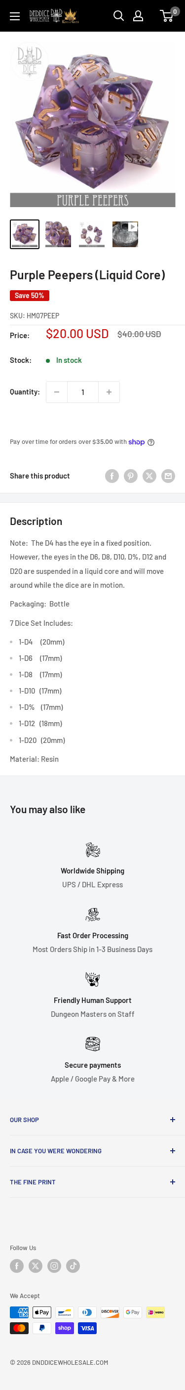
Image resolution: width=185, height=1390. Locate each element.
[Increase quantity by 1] (109, 392)
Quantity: (25, 391)
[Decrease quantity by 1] (56, 392)
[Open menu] (15, 16)
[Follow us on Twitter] (35, 1266)
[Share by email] (168, 475)
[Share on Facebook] (112, 475)
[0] (167, 16)
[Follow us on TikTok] (73, 1266)
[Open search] (118, 15)
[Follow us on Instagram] (54, 1266)
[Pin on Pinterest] (131, 475)
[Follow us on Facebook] (17, 1266)
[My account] (138, 15)
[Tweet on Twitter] (149, 475)
